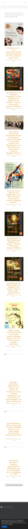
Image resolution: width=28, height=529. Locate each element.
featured (13, 60)
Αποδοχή (4, 526)
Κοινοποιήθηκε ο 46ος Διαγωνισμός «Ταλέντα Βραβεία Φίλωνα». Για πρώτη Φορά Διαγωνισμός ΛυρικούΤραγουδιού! (14, 430)
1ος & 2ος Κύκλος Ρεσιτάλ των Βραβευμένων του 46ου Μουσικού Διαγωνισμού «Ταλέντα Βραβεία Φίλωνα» (13, 196)
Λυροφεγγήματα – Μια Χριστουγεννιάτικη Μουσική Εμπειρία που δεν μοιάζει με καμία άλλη (14, 53)
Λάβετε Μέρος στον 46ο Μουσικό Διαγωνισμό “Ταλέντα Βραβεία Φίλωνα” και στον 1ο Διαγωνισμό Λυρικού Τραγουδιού (13, 337)
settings (11, 524)
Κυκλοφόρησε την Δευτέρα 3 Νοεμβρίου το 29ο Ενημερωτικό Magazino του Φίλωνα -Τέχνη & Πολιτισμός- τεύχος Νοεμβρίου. (13, 99)
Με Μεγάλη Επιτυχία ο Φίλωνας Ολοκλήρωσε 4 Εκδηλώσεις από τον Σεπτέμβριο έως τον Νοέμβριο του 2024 (13, 467)
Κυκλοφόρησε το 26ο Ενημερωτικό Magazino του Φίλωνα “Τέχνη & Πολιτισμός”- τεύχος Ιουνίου (14, 288)
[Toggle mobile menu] (25, 2)
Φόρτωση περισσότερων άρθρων (14, 485)
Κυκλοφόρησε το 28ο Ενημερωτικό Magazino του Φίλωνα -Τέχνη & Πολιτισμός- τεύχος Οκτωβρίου (13, 243)
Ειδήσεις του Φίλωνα (14, 59)
